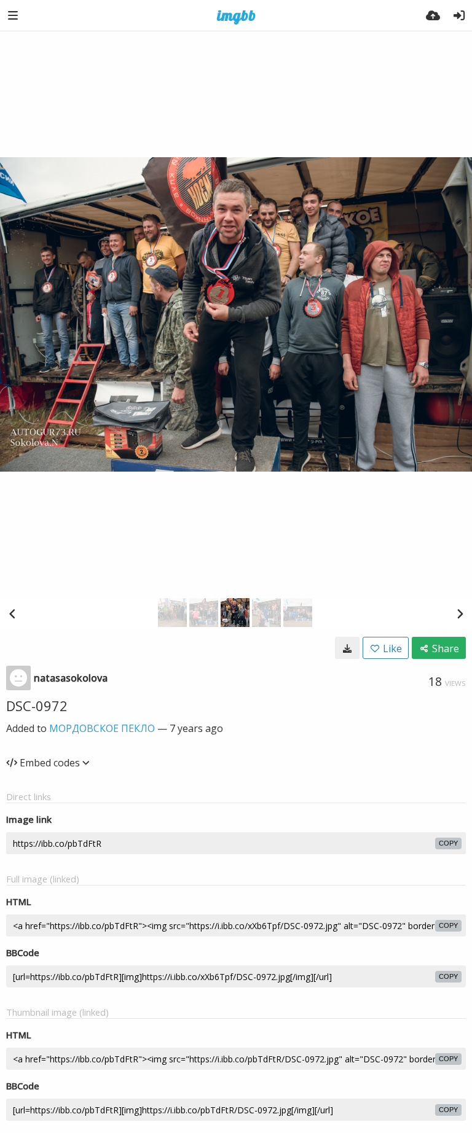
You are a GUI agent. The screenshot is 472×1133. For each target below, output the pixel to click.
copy (448, 843)
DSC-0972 (37, 705)
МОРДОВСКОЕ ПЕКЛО (102, 728)
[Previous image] (12, 613)
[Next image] (459, 613)
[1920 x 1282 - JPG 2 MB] (347, 648)
